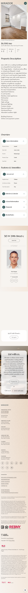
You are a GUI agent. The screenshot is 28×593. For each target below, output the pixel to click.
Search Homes (5, 483)
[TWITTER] (2, 467)
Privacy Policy (12, 540)
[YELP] (7, 467)
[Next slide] (16, 280)
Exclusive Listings (5, 477)
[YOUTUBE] (21, 463)
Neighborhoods (5, 479)
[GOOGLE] (11, 467)
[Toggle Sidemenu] (25, 3)
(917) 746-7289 (15, 276)
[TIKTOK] (16, 463)
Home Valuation (5, 481)
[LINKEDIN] (11, 463)
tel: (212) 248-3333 (5, 411)
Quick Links (13, 477)
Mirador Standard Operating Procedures (9, 492)
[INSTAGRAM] (7, 463)
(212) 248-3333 (18, 390)
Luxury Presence (9, 538)
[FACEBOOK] (2, 463)
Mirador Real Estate (5, 489)
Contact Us (4, 485)
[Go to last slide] (12, 280)
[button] (14, 381)
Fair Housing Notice (5, 491)
